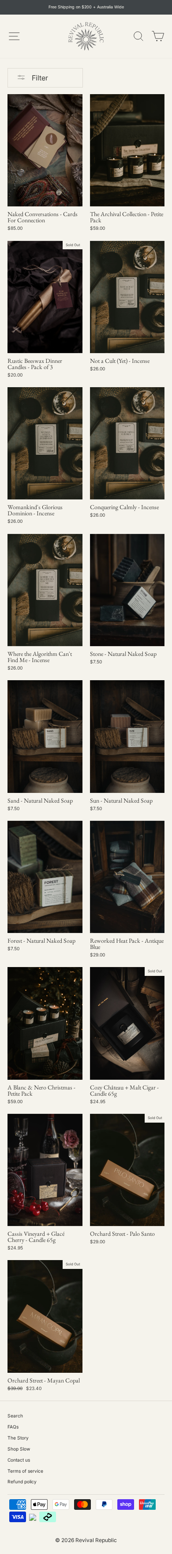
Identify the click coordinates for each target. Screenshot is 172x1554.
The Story (18, 1437)
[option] (86, 7)
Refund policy (22, 1481)
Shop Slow (18, 1448)
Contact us (18, 1460)
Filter (39, 77)
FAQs (13, 1426)
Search (15, 1415)
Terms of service (25, 1471)
